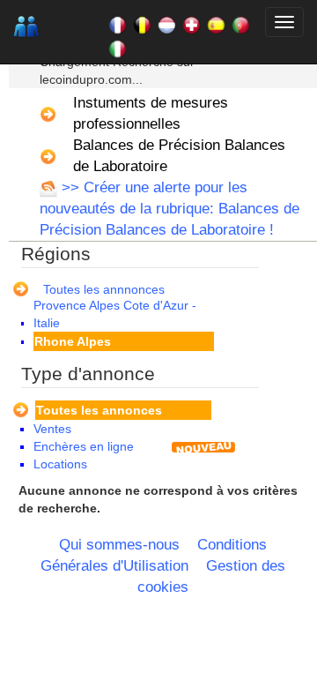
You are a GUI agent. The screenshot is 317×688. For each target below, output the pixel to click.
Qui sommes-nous (119, 544)
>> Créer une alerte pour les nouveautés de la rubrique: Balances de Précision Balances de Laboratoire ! (169, 208)
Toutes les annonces (99, 410)
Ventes (52, 429)
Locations (60, 464)
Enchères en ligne (83, 446)
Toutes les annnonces (104, 289)
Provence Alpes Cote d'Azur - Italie (114, 314)
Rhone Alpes (72, 341)
